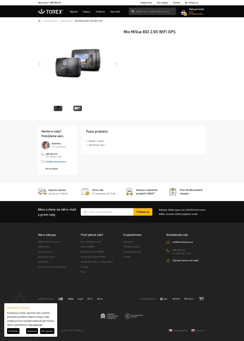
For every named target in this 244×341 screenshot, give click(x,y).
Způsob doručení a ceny (48, 241)
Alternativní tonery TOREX (93, 251)
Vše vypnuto (47, 331)
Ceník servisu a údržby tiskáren (52, 267)
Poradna (85, 267)
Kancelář (115, 11)
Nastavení (32, 331)
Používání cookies (132, 246)
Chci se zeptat (51, 168)
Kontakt (176, 3)
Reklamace (43, 261)
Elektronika (66, 21)
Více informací (35, 324)
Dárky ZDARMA (87, 246)
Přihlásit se (193, 2)
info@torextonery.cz (56, 161)
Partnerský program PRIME (93, 257)
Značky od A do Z (46, 251)
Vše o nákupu (162, 3)
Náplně (73, 11)
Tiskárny (100, 11)
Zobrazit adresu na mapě (185, 260)
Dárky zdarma (50, 21)
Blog (83, 272)
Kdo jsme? (128, 241)
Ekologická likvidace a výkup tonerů (97, 261)
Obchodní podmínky (132, 251)
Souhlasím (13, 331)
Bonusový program (46, 257)
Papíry (86, 11)
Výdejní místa (146, 3)
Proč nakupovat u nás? (91, 241)
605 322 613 (51, 154)
